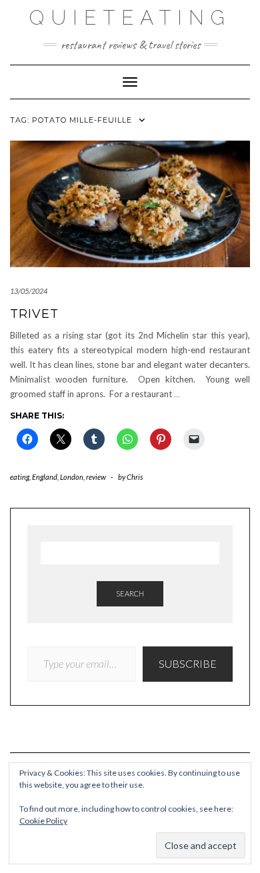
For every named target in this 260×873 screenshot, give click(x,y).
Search (130, 593)
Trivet (34, 314)
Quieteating (130, 17)
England (44, 476)
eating (19, 476)
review (96, 476)
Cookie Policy (43, 821)
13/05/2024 (28, 291)
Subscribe (188, 663)
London (71, 476)
